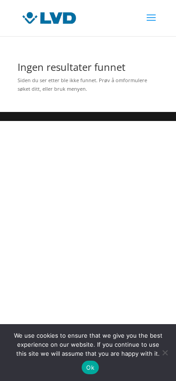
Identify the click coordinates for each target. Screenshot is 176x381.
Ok (90, 367)
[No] (164, 352)
